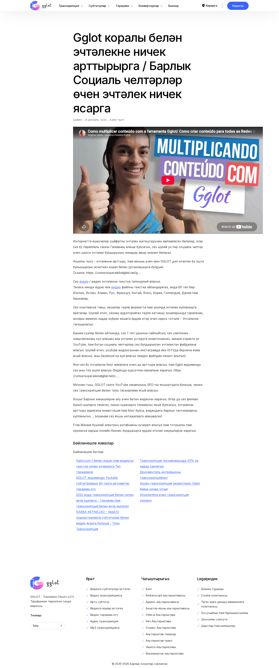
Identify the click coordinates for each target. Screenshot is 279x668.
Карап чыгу (117, 120)
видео (116, 287)
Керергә (211, 5)
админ (77, 120)
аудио (83, 281)
